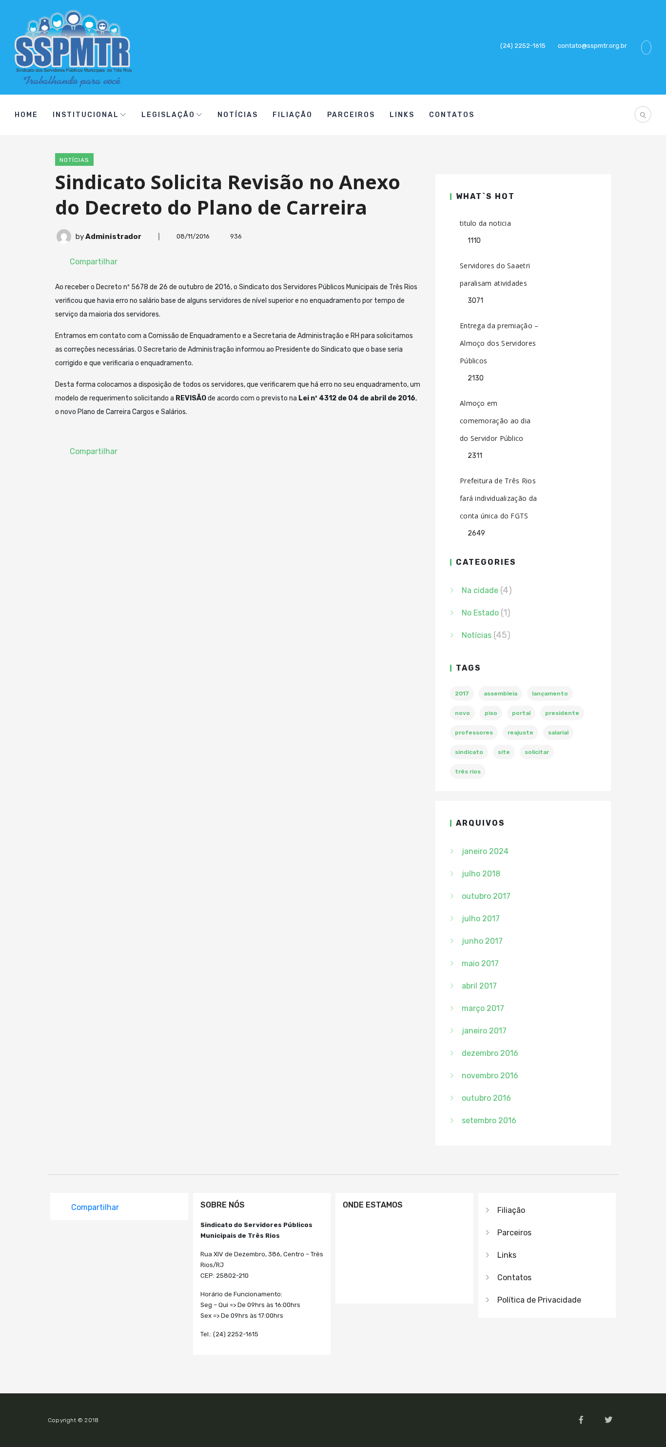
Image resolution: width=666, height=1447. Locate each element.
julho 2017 (481, 918)
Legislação (168, 115)
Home (26, 115)
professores (474, 732)
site (504, 752)
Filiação (293, 115)
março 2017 (483, 1008)
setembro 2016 (489, 1120)
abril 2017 (479, 986)
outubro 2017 (486, 896)
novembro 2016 (490, 1075)
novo (462, 713)
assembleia (500, 693)
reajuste (520, 732)
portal (521, 713)
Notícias (237, 115)
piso (491, 713)
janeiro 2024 (485, 851)
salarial (558, 732)
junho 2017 (482, 941)
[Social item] (537, 115)
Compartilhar (94, 262)
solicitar (537, 752)
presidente (562, 713)
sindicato (469, 752)
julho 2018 (481, 873)
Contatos (451, 115)
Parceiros (351, 115)
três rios (468, 771)
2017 (462, 693)
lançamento (550, 693)
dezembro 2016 (490, 1053)
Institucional (86, 115)
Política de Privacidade (539, 1300)
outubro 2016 (486, 1098)
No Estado (480, 612)
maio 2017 (480, 963)
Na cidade (480, 590)
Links (402, 115)
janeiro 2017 (484, 1030)
